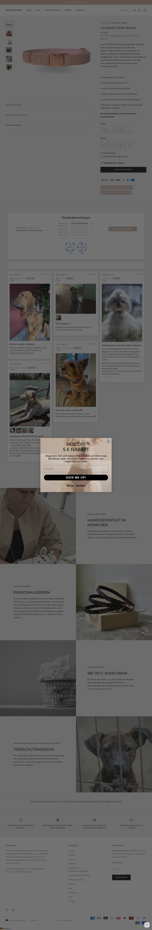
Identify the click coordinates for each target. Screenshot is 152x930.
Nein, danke (76, 485)
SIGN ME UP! (76, 477)
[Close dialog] (108, 441)
